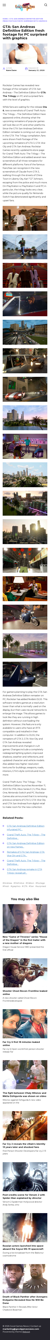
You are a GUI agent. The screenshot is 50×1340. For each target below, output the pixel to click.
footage (41, 883)
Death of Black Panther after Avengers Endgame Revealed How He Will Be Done (25, 1300)
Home (5, 19)
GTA (25, 886)
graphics (16, 886)
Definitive (19, 883)
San (32, 886)
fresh (6, 886)
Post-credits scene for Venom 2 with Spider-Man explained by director (24, 1196)
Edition (30, 883)
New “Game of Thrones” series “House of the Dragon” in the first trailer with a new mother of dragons (25, 940)
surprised (41, 886)
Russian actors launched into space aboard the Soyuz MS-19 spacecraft (23, 1247)
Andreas (8, 883)
